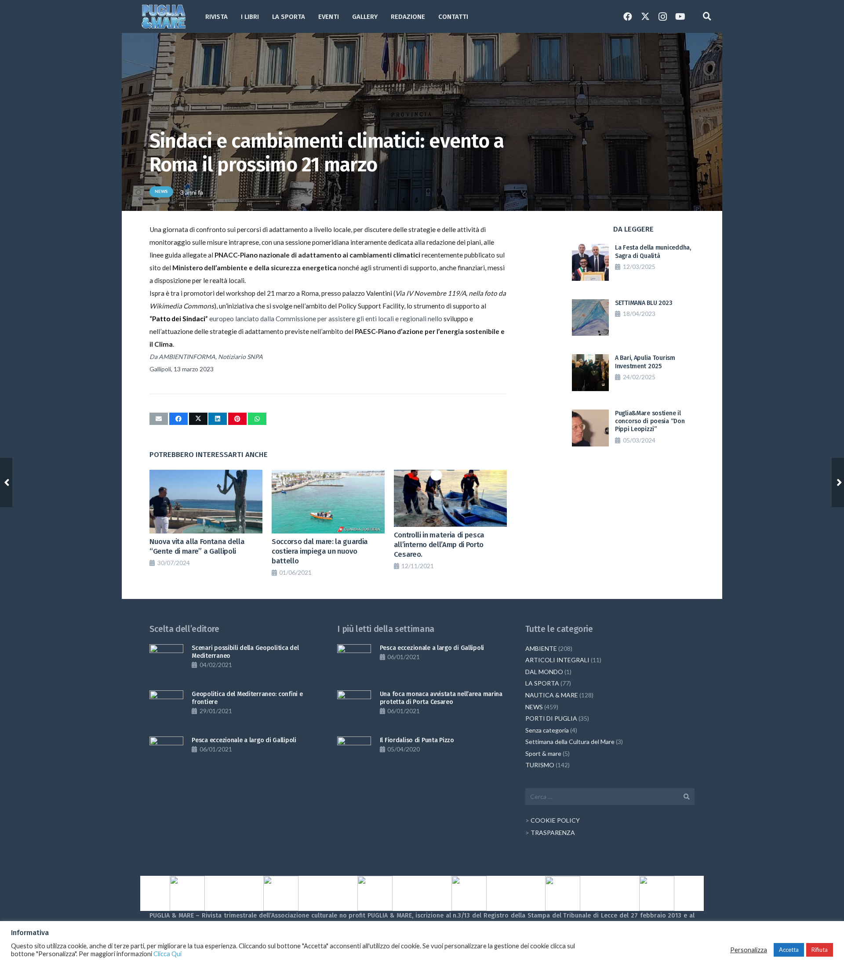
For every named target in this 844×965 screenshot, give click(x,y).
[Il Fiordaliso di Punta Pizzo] (354, 753)
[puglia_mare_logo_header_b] (163, 16)
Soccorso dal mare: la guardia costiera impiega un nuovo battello (320, 551)
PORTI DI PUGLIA (551, 718)
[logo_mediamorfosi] (375, 893)
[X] (645, 16)
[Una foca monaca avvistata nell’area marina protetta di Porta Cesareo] (354, 707)
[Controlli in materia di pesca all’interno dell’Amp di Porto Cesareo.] (450, 498)
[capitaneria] (187, 893)
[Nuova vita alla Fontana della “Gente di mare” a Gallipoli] (205, 501)
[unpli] (469, 893)
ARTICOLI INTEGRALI (557, 660)
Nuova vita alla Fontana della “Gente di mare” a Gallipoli (196, 546)
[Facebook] (628, 16)
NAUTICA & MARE (551, 695)
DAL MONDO (544, 671)
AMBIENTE (541, 648)
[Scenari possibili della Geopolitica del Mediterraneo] (166, 661)
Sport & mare (543, 753)
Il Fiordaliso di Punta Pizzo (417, 740)
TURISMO (539, 765)
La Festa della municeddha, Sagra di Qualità (653, 251)
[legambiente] (281, 893)
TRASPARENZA (553, 832)
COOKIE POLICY (555, 820)
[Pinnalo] (237, 419)
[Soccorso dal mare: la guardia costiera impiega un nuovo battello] (328, 501)
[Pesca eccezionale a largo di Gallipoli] (166, 753)
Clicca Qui (167, 954)
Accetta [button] (789, 949)
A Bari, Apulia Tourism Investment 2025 (645, 362)
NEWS (534, 707)
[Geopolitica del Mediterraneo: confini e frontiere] (166, 707)
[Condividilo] (178, 419)
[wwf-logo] (657, 893)
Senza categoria (547, 730)
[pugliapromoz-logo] (563, 893)
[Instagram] (663, 16)
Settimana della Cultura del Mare (570, 741)
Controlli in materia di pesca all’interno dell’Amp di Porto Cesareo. (439, 544)
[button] (383, 17)
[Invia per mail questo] (158, 419)
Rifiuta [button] (819, 949)
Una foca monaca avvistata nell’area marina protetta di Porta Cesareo (441, 698)
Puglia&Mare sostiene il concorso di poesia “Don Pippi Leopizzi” (650, 421)
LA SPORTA (542, 683)
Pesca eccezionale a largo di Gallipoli (244, 740)
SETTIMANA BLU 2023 (644, 303)
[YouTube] (680, 16)
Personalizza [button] (748, 950)
